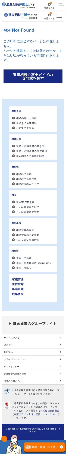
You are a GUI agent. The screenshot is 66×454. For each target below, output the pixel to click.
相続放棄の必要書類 (27, 235)
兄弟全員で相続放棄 (27, 240)
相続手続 (16, 110)
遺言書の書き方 (25, 202)
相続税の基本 (24, 174)
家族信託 (18, 279)
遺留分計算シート (26, 267)
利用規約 (8, 351)
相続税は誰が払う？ (27, 184)
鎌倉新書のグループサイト (34, 323)
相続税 (15, 166)
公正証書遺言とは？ (27, 207)
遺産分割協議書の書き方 (30, 146)
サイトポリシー (11, 366)
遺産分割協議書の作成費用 (31, 151)
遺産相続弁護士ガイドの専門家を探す (33, 76)
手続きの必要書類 (26, 123)
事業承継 (18, 289)
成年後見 (18, 294)
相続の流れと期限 (26, 118)
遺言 (14, 194)
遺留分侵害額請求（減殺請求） (34, 263)
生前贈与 (18, 284)
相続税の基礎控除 (26, 179)
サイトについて (11, 337)
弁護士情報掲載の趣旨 (15, 373)
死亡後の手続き (25, 128)
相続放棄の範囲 (25, 230)
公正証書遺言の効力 (27, 212)
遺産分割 (16, 138)
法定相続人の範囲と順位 (30, 156)
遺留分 (15, 250)
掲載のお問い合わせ (14, 380)
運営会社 (8, 344)
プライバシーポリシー (15, 359)
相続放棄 (16, 222)
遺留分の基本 (24, 258)
